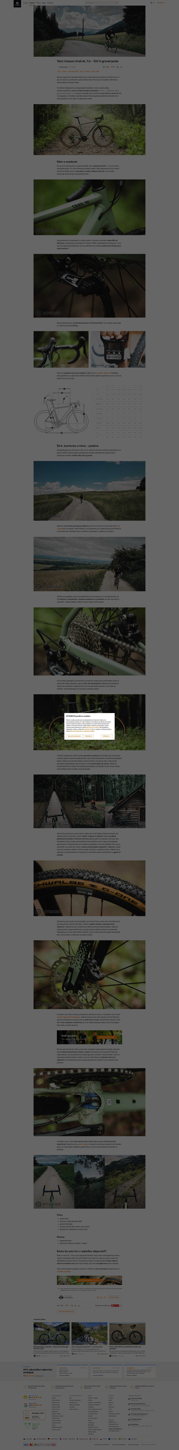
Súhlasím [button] (107, 736)
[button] (87, 729)
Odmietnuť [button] (88, 736)
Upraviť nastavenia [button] (74, 736)
